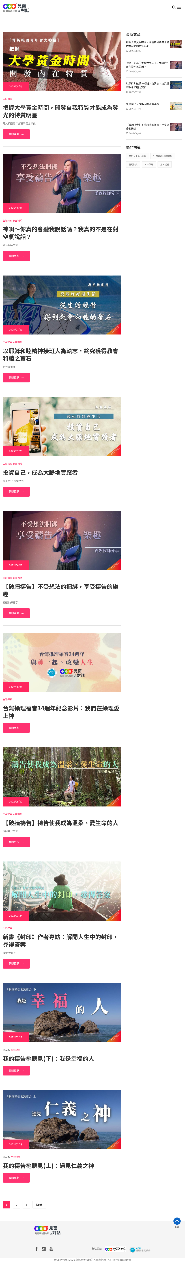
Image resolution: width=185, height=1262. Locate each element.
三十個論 (149, 164)
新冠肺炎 (133, 164)
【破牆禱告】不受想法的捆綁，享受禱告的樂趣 (60, 590)
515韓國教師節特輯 (162, 156)
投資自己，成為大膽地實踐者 (40, 472)
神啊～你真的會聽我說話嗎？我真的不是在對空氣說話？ (60, 233)
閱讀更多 (14, 134)
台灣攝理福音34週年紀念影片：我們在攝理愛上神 (61, 712)
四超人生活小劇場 (137, 156)
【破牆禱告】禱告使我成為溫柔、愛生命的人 (60, 822)
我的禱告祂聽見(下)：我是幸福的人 (48, 1058)
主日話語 (164, 164)
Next (39, 1204)
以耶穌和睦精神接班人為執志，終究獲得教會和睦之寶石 (60, 354)
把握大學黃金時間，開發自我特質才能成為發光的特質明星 (60, 111)
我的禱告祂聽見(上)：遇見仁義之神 (48, 1165)
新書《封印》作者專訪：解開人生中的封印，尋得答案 (60, 940)
